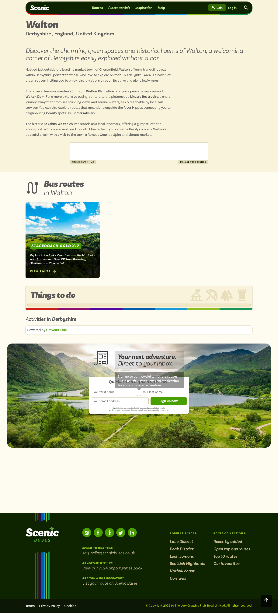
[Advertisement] (139, 480)
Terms (30, 606)
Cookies (70, 606)
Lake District (181, 541)
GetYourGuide (56, 330)
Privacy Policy (49, 606)
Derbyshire (38, 34)
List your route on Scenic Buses (110, 583)
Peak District (181, 549)
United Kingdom (95, 34)
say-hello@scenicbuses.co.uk (108, 552)
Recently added (227, 541)
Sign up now (168, 401)
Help (161, 7)
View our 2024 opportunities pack (112, 567)
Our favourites (226, 563)
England (63, 34)
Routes (97, 7)
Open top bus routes (231, 549)
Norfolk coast (182, 571)
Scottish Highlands (187, 563)
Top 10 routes (225, 556)
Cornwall (178, 578)
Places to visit (119, 7)
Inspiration (143, 7)
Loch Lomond (182, 556)
